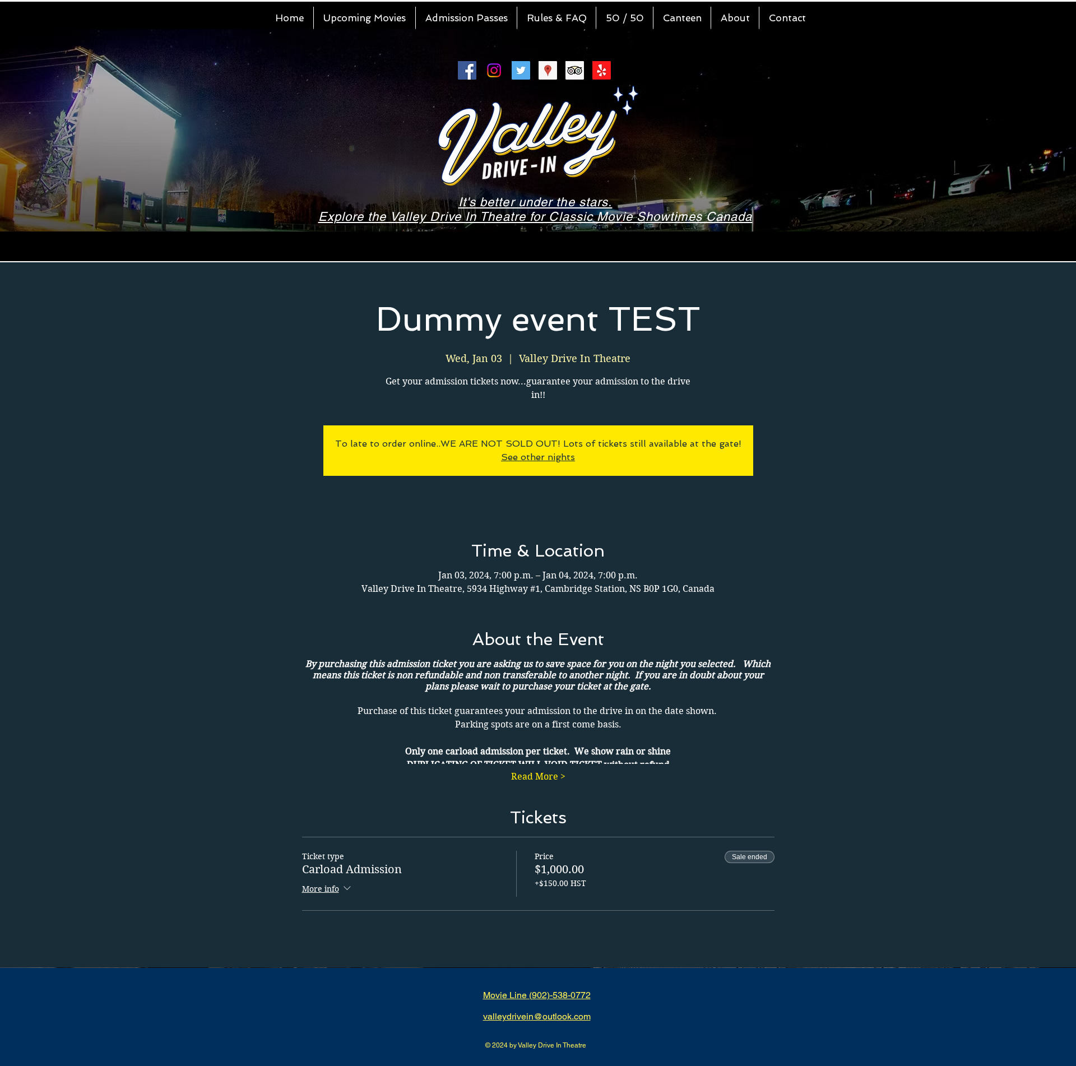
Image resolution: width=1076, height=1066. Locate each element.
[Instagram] (494, 70)
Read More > (538, 776)
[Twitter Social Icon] (521, 70)
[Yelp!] (601, 70)
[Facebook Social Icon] (467, 70)
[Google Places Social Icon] (548, 70)
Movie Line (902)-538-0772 (537, 995)
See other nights (538, 457)
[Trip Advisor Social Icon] (574, 70)
